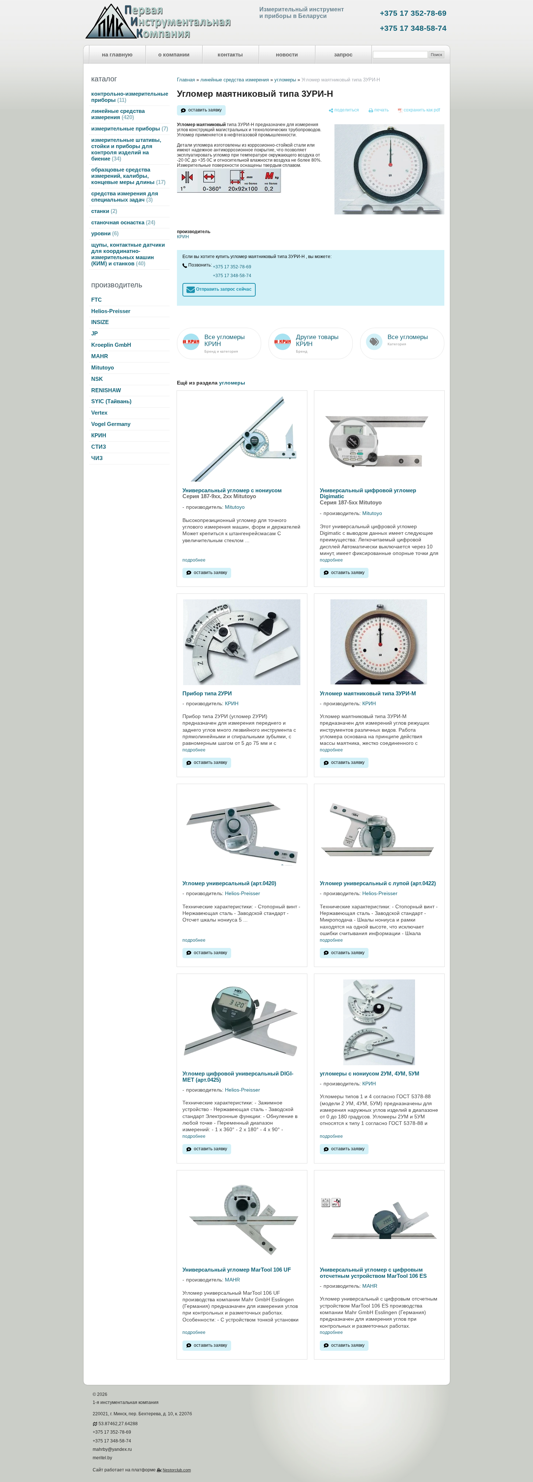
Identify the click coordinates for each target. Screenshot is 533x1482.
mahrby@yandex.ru (112, 1449)
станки (103, 211)
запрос (343, 55)
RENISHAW (106, 390)
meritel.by (102, 1457)
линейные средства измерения (118, 114)
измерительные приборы (128, 129)
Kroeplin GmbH (111, 345)
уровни (104, 233)
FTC (96, 300)
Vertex (99, 413)
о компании (173, 55)
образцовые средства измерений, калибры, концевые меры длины (127, 176)
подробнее (194, 560)
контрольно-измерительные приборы (129, 97)
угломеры (285, 79)
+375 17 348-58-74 (413, 28)
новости (287, 55)
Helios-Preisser (110, 311)
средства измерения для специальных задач (124, 197)
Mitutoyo (102, 368)
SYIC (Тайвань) (111, 401)
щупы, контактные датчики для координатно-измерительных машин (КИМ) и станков (128, 254)
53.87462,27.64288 (118, 1423)
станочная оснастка (122, 222)
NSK (97, 379)
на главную (117, 55)
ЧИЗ (97, 458)
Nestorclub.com (177, 1470)
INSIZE (100, 322)
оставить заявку (205, 110)
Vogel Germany (110, 424)
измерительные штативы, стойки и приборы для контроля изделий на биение (126, 149)
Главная (186, 79)
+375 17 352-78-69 (413, 13)
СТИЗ (98, 447)
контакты (230, 55)
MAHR (99, 356)
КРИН (98, 435)
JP (94, 334)
